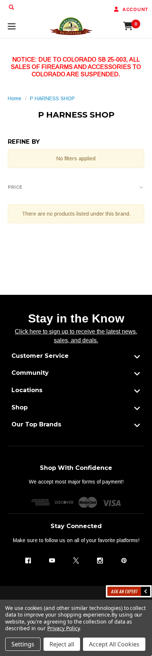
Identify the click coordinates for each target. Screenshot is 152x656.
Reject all (61, 644)
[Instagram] (100, 560)
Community (30, 372)
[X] (76, 560)
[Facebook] (28, 560)
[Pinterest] (124, 560)
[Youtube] (52, 560)
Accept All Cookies (114, 644)
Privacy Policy (63, 628)
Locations (26, 390)
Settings (22, 644)
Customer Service (40, 355)
